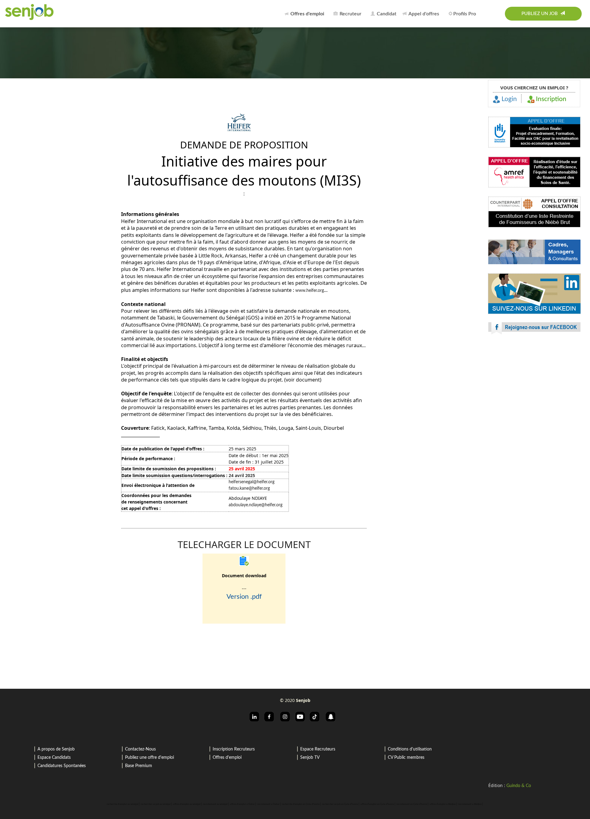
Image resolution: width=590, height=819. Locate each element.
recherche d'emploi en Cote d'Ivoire (301, 804)
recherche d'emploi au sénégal (122, 804)
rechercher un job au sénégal (156, 804)
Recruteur (349, 13)
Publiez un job (540, 13)
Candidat (386, 13)
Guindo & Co (518, 786)
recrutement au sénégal (215, 804)
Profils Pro (464, 13)
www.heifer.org (309, 290)
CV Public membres (406, 757)
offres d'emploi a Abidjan (443, 804)
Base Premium (138, 766)
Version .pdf (244, 596)
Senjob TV (310, 757)
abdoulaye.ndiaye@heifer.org (256, 505)
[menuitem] (306, 14)
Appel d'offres (423, 13)
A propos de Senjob (56, 749)
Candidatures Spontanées (61, 766)
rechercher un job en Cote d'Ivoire (340, 804)
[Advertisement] (534, 393)
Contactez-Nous (140, 749)
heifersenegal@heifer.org (251, 482)
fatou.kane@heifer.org (249, 488)
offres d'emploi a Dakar (242, 804)
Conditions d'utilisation (410, 749)
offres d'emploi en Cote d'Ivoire (377, 804)
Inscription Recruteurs (234, 749)
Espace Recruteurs (317, 749)
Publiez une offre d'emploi (149, 757)
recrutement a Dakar (268, 804)
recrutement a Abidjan (470, 804)
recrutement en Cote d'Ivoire (411, 804)
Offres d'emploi (227, 757)
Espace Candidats (54, 757)
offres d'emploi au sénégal (186, 804)
